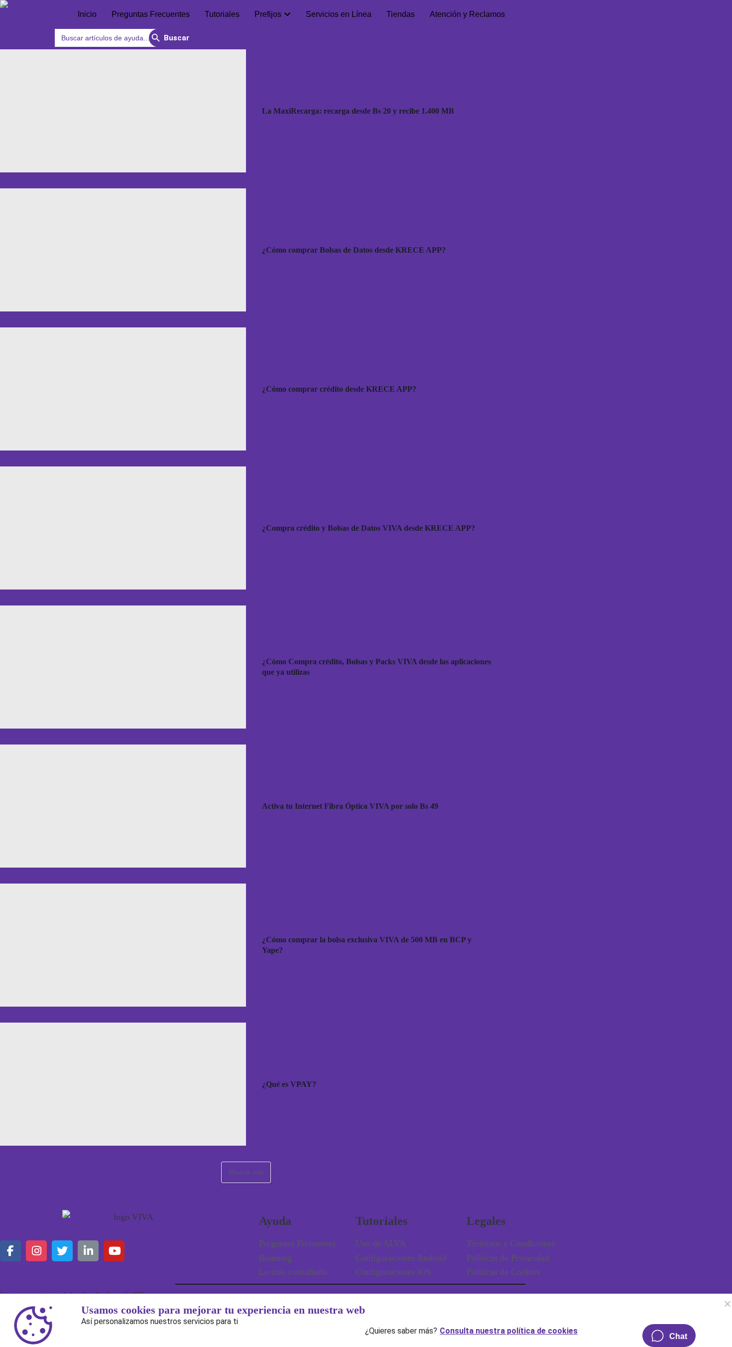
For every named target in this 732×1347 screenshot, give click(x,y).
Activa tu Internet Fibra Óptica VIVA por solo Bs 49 (350, 806)
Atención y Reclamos (467, 14)
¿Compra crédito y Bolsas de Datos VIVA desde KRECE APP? (368, 528)
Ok (727, 1304)
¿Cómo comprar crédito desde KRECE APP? (339, 389)
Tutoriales (222, 14)
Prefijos (267, 14)
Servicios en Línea (338, 14)
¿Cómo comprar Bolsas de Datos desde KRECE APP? (354, 250)
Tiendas (400, 14)
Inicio (87, 14)
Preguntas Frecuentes (151, 14)
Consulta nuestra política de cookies (509, 1328)
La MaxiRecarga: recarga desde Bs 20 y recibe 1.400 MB (358, 111)
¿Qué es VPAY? (289, 1084)
